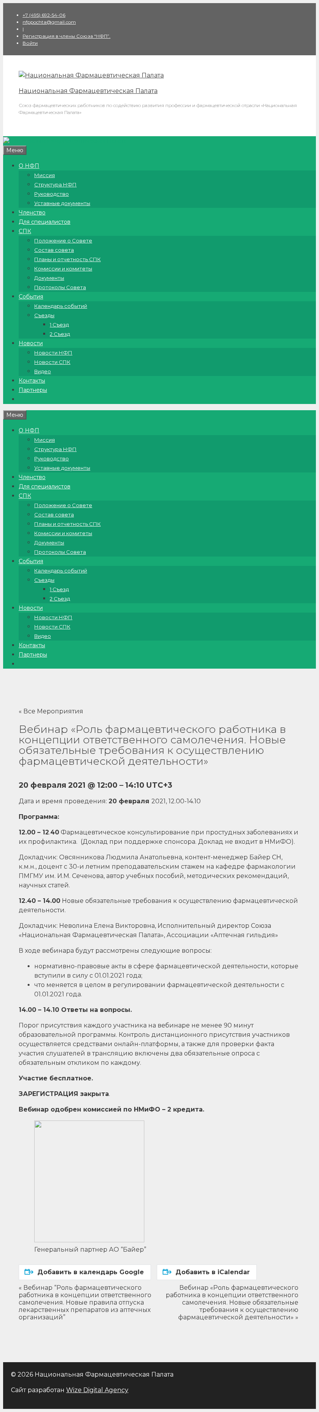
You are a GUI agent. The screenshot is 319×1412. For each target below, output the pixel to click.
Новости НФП (53, 352)
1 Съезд (59, 324)
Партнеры (33, 389)
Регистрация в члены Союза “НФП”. (66, 36)
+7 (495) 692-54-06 (44, 15)
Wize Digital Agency (97, 1390)
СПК (25, 231)
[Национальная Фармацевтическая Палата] (91, 75)
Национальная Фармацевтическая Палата (88, 91)
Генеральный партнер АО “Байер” (90, 1249)
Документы (49, 278)
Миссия (44, 175)
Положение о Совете (63, 240)
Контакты (32, 380)
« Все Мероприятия (51, 711)
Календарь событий (60, 306)
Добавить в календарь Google (90, 1272)
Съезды (44, 315)
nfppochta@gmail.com (49, 22)
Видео (42, 371)
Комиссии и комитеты (63, 268)
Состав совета (54, 250)
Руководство (51, 194)
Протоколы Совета (60, 287)
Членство (32, 212)
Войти (30, 43)
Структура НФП (55, 184)
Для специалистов (44, 221)
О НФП (29, 165)
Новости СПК (52, 362)
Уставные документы (62, 203)
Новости (31, 343)
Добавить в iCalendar (212, 1272)
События (31, 296)
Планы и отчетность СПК (67, 259)
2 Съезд (60, 334)
